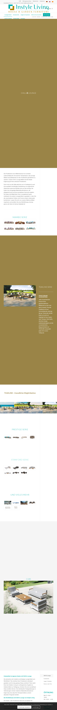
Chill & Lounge (47, 675)
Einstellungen (36, 707)
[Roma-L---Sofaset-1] (32, 502)
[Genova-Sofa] (8, 507)
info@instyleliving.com (28, 3)
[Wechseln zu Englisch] (49, 2)
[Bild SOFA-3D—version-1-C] (50, 407)
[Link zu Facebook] (45, 8)
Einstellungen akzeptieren (24, 707)
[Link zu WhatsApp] (52, 8)
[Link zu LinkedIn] (50, 8)
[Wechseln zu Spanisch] (52, 2)
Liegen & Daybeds (48, 681)
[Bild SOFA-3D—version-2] (35, 407)
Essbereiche (46, 678)
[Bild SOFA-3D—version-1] (7, 407)
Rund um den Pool (48, 683)
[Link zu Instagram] (48, 8)
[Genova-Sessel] (16, 507)
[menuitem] (46, 2)
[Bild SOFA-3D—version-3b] (21, 407)
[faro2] (8, 502)
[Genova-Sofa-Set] (16, 502)
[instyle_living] (28, 8)
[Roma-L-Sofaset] (24, 502)
